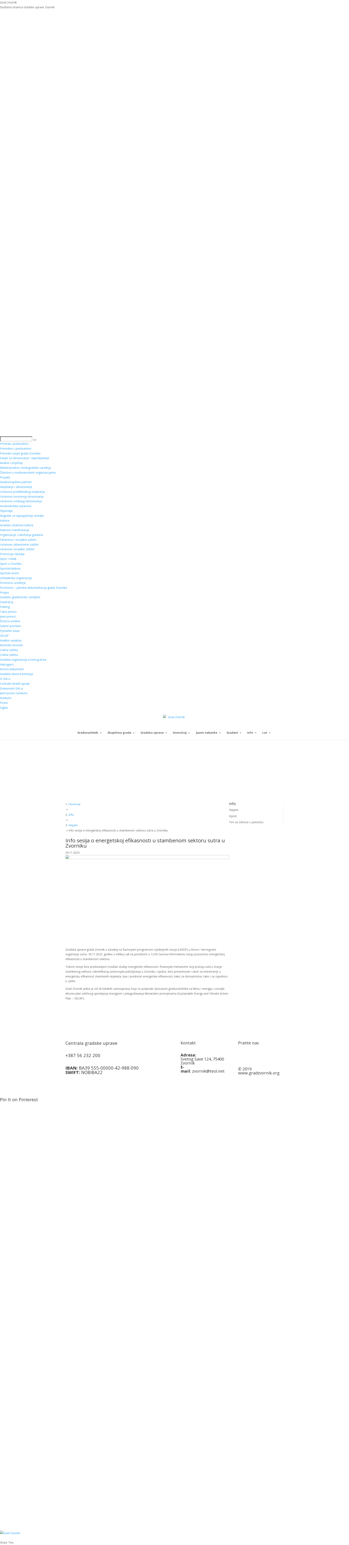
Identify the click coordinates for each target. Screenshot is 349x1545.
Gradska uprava (152, 732)
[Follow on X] (249, 1056)
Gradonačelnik (87, 732)
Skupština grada (119, 732)
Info (250, 732)
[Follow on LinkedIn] (257, 1056)
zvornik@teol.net (208, 1071)
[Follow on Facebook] (241, 1056)
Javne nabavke (206, 732)
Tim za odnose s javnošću (246, 822)
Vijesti (233, 816)
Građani (232, 732)
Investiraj (180, 732)
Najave (233, 810)
